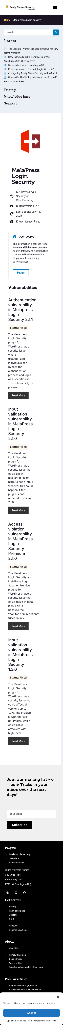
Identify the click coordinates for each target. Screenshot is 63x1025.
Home (7, 20)
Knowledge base (17, 97)
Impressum (51, 1020)
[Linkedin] (15, 892)
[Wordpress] (7, 892)
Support (10, 103)
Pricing (10, 90)
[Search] (56, 32)
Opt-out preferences (16, 1020)
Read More (18, 395)
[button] (58, 996)
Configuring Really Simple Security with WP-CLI (32, 73)
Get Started (13, 900)
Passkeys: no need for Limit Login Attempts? (31, 69)
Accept (31, 1012)
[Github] (24, 892)
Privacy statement (36, 1020)
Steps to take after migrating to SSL (26, 65)
